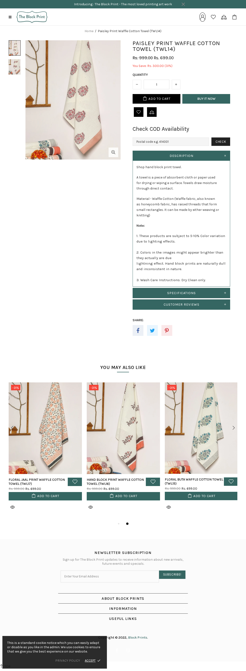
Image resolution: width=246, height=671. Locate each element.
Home (89, 31)
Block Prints (137, 637)
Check (220, 141)
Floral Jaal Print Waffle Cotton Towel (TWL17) (37, 482)
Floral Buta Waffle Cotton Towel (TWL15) (194, 481)
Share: (138, 320)
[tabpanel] (45, 451)
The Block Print (32, 17)
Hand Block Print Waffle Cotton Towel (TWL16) (115, 482)
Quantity (140, 75)
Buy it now (206, 99)
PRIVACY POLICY (67, 661)
